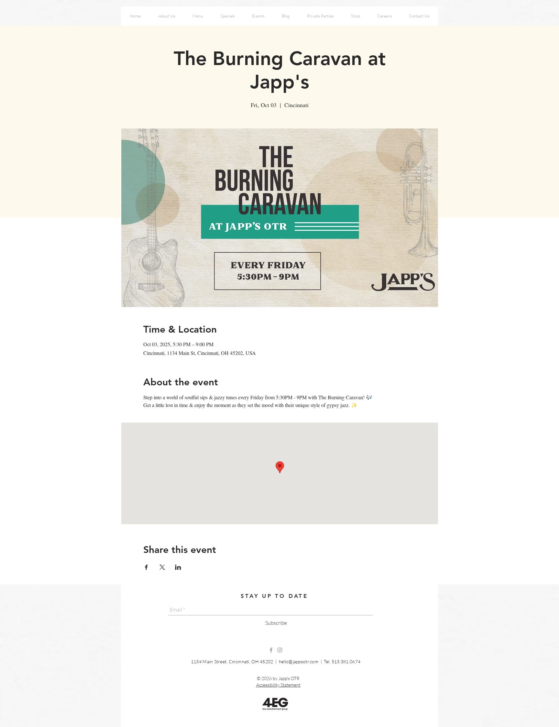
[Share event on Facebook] (146, 567)
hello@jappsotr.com (298, 661)
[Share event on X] (162, 567)
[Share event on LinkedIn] (178, 567)
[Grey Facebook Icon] (271, 650)
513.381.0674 (346, 661)
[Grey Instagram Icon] (280, 650)
